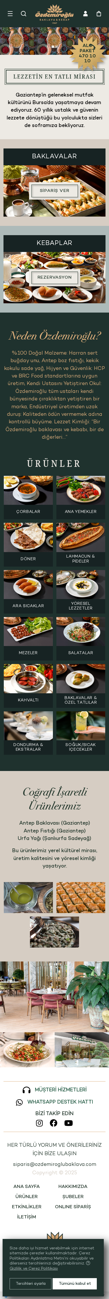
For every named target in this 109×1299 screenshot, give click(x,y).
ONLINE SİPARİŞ (73, 1207)
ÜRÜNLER (26, 1197)
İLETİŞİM (26, 1217)
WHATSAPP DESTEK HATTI (60, 1102)
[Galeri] (54, 996)
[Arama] (23, 13)
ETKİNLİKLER (27, 1207)
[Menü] (10, 13)
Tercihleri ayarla (31, 1284)
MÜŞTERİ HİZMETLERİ (61, 1090)
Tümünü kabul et (75, 1284)
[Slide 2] (56, 47)
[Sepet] (99, 13)
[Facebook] (53, 1123)
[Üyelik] (85, 13)
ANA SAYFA (26, 1186)
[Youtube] (68, 1123)
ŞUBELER (73, 1197)
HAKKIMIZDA (72, 1186)
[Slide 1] (53, 47)
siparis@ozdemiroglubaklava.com (54, 1164)
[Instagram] (39, 1123)
